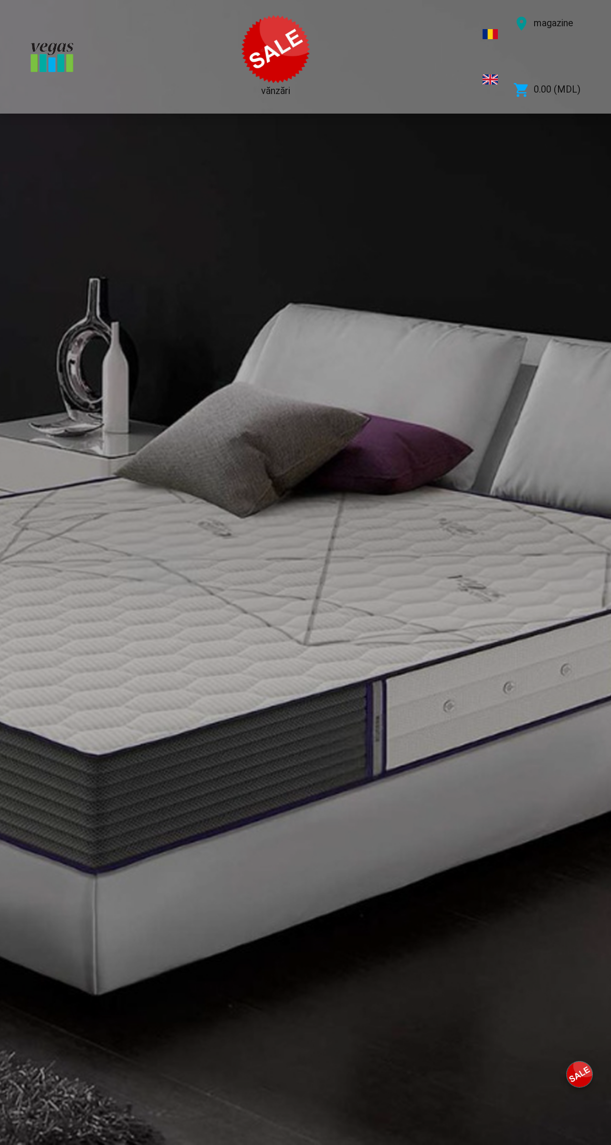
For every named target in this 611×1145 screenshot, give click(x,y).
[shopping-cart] (579, 1074)
